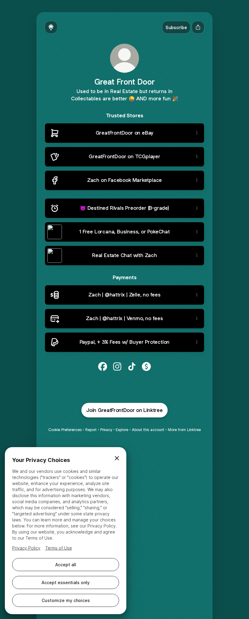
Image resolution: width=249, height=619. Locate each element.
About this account (148, 429)
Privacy (106, 429)
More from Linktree (184, 429)
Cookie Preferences (65, 429)
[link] (102, 366)
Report (91, 429)
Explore (122, 429)
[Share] (196, 133)
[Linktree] (51, 27)
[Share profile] (198, 27)
